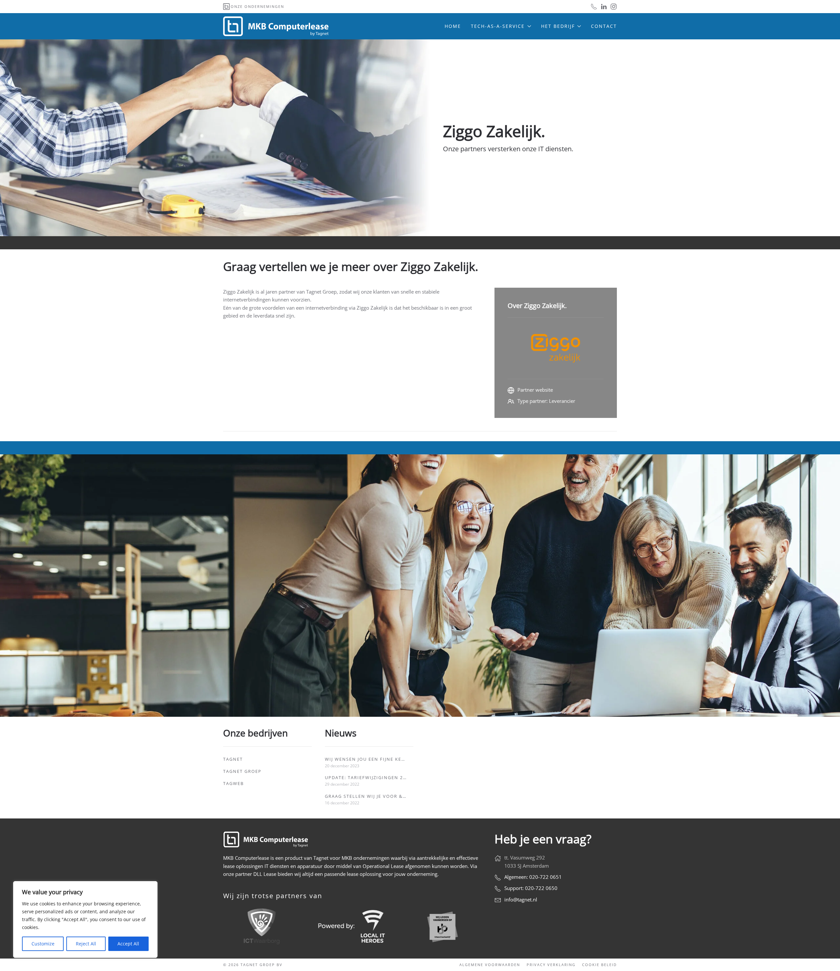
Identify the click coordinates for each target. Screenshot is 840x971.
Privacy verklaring (551, 964)
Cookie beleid (599, 964)
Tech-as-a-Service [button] (498, 26)
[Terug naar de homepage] (276, 26)
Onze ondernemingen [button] (257, 6)
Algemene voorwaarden (489, 964)
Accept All (128, 943)
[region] (85, 919)
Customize (43, 943)
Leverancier (562, 401)
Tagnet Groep (242, 771)
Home (453, 26)
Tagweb (233, 783)
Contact (604, 26)
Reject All (86, 943)
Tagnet (233, 759)
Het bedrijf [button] (558, 26)
